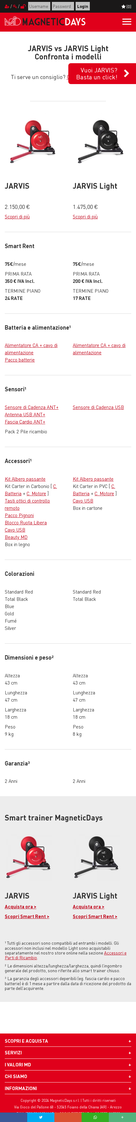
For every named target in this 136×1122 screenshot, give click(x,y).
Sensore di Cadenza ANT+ (32, 407)
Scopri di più (17, 216)
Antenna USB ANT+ (25, 414)
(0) (128, 6)
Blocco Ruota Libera (26, 522)
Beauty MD (16, 537)
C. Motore (36, 493)
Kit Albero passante (25, 479)
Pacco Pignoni (19, 515)
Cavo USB (15, 530)
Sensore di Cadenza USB (98, 407)
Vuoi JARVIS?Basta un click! (96, 73)
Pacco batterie (20, 360)
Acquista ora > (20, 906)
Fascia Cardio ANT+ (25, 421)
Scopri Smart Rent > (27, 916)
